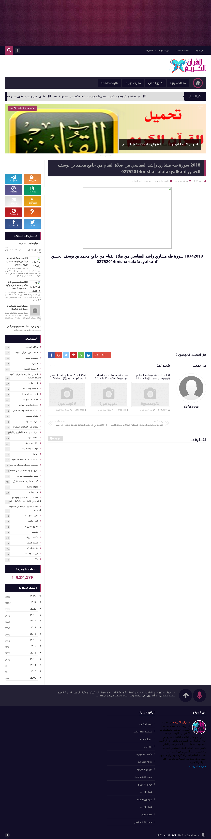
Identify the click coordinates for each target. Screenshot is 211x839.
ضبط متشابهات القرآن (27, 476)
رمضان (35, 454)
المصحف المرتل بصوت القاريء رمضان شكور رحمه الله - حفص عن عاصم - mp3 (143, 96)
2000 (33, 678)
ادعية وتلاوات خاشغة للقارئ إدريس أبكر (24, 326)
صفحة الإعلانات (182, 50)
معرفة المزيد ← (197, 766)
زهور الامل (147, 746)
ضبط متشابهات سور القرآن (25, 481)
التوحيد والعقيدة (30, 388)
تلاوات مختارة (32, 421)
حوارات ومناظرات (30, 448)
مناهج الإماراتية (145, 762)
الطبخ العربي (146, 814)
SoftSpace (162, 409)
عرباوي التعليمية (144, 769)
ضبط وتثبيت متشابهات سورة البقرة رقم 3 (17, 307)
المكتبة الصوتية (30, 399)
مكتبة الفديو (32, 542)
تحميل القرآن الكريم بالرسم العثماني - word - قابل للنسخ (160, 144)
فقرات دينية (133, 83)
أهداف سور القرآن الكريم (26, 352)
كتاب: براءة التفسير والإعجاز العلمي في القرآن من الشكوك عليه (25, 499)
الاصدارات (34, 383)
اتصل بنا (149, 50)
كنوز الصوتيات (31, 515)
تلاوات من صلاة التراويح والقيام (23, 432)
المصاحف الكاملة (30, 394)
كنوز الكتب (155, 83)
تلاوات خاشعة (32, 416)
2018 (33, 621)
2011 (33, 665)
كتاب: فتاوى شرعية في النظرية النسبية (25, 508)
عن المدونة (164, 50)
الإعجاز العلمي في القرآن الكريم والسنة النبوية (25, 376)
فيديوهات (33, 492)
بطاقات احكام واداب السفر (25, 410)
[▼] (40, 596)
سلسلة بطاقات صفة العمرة (25, 459)
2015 (33, 640)
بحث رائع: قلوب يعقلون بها (29, 243)
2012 (33, 659)
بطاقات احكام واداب (28, 405)
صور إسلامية (146, 739)
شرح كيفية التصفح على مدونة (24, 470)
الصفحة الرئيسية (161, 181)
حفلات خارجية (32, 443)
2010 (33, 671)
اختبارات (34, 363)
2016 (33, 634)
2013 (33, 652)
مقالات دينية (178, 83)
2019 (33, 615)
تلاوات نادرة (33, 437)
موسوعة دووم (145, 784)
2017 (33, 627)
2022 (33, 596)
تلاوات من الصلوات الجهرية (25, 427)
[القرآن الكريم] (187, 72)
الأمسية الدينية (31, 369)
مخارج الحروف (31, 526)
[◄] (40, 602)
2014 (33, 646)
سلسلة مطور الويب (142, 731)
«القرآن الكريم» (181, 722)
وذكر (35, 559)
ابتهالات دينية (31, 358)
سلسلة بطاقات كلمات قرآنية (24, 465)
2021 (33, 602)
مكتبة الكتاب (32, 548)
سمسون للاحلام (144, 799)
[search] (9, 50)
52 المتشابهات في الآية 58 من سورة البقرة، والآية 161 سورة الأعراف (17, 285)
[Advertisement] (105, 23)
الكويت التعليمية (144, 754)
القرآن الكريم (146, 792)
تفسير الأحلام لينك (143, 777)
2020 (33, 609)
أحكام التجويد (31, 347)
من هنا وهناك (31, 553)
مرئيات (35, 532)
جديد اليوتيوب (145, 724)
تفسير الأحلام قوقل (143, 822)
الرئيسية (199, 50)
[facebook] (7, 835)
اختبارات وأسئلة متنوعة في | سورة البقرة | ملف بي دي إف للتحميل (17, 261)
